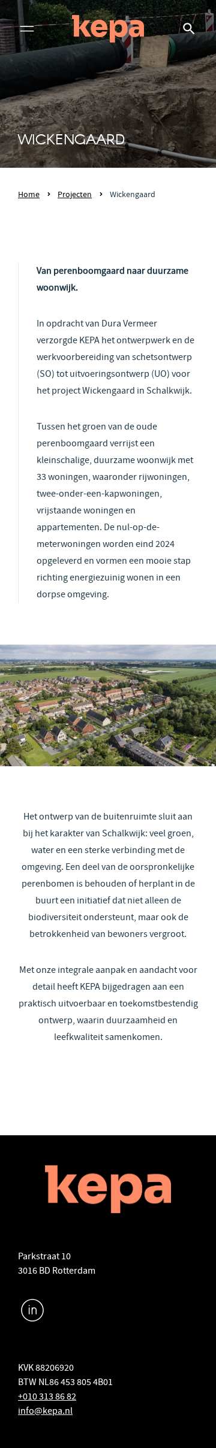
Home (29, 194)
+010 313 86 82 (47, 1396)
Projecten (75, 194)
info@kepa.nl (45, 1411)
